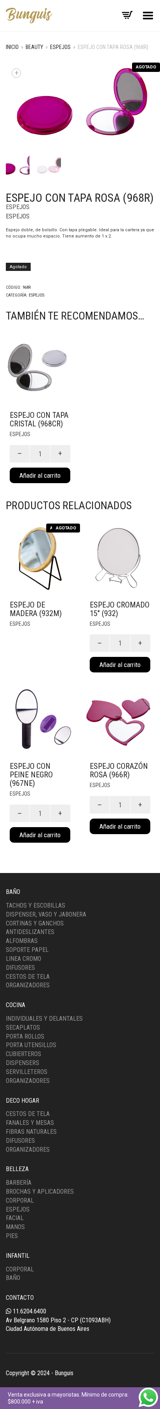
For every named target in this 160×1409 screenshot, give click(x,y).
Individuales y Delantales (44, 1018)
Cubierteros (23, 1054)
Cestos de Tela (28, 976)
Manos (15, 1227)
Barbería (18, 1182)
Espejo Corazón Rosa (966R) (119, 770)
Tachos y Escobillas (35, 905)
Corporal (20, 1200)
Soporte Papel (27, 949)
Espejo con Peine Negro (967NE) (31, 774)
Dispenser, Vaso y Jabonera (46, 914)
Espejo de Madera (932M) (36, 609)
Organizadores (28, 985)
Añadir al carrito (40, 475)
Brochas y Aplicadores (40, 1191)
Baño (13, 1278)
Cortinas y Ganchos (35, 923)
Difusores (20, 967)
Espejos (60, 47)
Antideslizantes (30, 932)
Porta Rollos (25, 1036)
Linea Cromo (23, 958)
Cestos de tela (28, 1113)
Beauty (34, 47)
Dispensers (22, 1063)
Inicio (12, 47)
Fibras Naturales (31, 1131)
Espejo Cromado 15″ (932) (120, 609)
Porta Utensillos (31, 1045)
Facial (15, 1218)
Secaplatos (23, 1027)
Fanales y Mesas (30, 1122)
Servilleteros (26, 1072)
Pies (12, 1236)
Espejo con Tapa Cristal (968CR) (39, 419)
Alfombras (22, 941)
